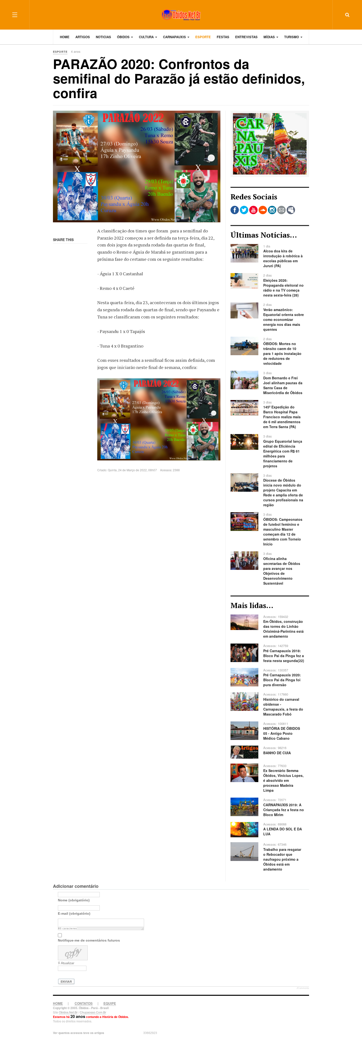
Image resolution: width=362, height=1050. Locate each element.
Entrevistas (246, 37)
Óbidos (124, 37)
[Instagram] (272, 210)
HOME (58, 1003)
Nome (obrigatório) (74, 900)
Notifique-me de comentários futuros (89, 940)
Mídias (269, 37)
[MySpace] (291, 210)
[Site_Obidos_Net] (270, 143)
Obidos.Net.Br (68, 1012)
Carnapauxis (175, 37)
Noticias (103, 37)
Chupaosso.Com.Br (93, 1012)
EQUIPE (109, 1003)
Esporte (203, 37)
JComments (302, 988)
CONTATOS (84, 1003)
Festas (223, 37)
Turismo (292, 37)
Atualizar (67, 963)
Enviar (66, 981)
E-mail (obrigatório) (74, 913)
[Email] (281, 210)
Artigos (82, 37)
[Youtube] (253, 210)
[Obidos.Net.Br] (181, 14)
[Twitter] (244, 210)
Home (64, 37)
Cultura (147, 37)
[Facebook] (235, 210)
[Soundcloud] (263, 210)
